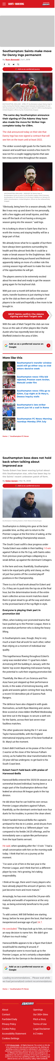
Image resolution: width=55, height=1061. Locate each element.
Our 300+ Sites (40, 1014)
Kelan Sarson (12, 481)
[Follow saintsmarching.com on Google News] (48, 345)
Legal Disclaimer (41, 1028)
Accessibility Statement (14, 1033)
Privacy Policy (9, 1024)
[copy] (18, 64)
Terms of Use (40, 1024)
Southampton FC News (19, 436)
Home (5, 436)
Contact (6, 1014)
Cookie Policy (9, 1028)
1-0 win (47, 548)
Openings (38, 1009)
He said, (7, 845)
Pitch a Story (39, 1019)
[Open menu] (4, 3)
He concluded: (10, 928)
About (5, 1009)
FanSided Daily (9, 1019)
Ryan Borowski (12, 59)
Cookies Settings (10, 1038)
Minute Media (14, 1045)
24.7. (39, 922)
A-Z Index (38, 1033)
